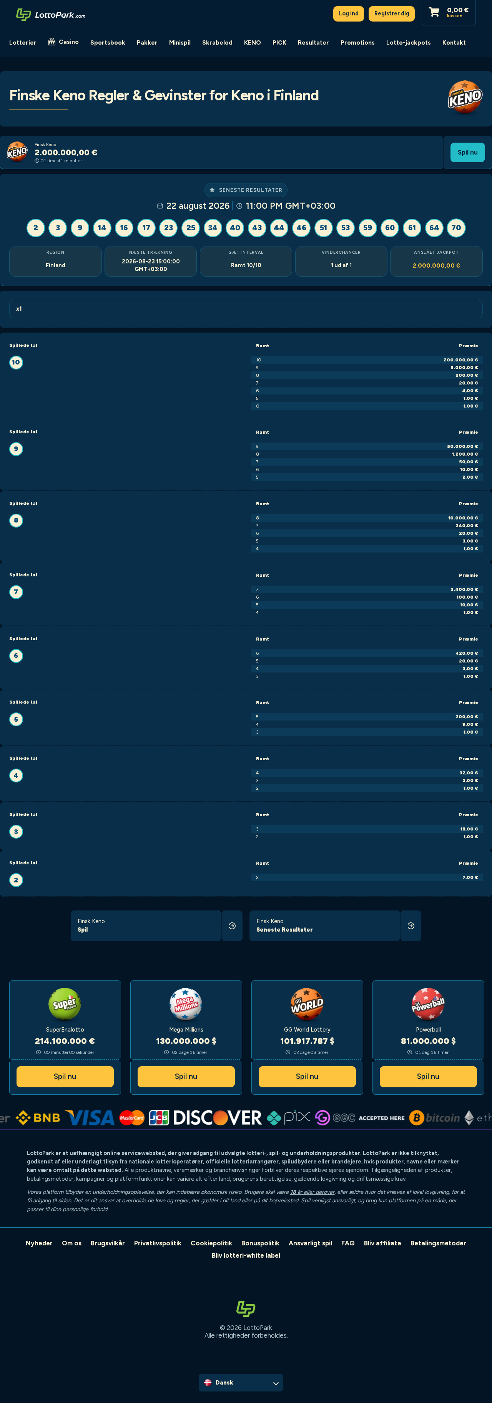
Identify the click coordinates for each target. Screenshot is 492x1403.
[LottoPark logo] (50, 14)
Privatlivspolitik (157, 1243)
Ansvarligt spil (310, 1243)
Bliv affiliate (382, 1243)
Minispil (180, 42)
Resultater (313, 42)
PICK (279, 42)
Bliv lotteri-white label (246, 1255)
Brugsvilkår (108, 1243)
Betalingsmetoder (438, 1243)
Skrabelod (217, 42)
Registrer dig (391, 13)
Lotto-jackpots (408, 42)
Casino (69, 41)
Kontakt (454, 42)
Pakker (147, 42)
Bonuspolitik (260, 1243)
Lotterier (23, 42)
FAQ (348, 1243)
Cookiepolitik (211, 1243)
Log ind (349, 13)
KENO (252, 42)
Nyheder (39, 1243)
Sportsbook (107, 42)
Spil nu (468, 152)
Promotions (358, 42)
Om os (71, 1243)
